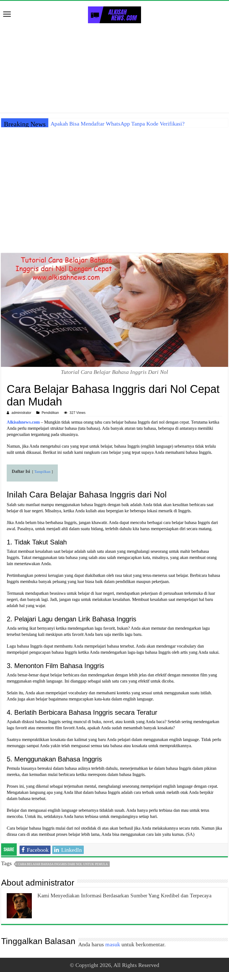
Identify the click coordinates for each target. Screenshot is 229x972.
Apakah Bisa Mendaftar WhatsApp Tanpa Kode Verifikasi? (118, 124)
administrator (21, 413)
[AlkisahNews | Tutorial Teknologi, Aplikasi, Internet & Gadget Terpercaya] (114, 13)
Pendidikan (50, 413)
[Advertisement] (114, 68)
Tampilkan (42, 472)
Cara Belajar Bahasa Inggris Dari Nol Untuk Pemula (63, 864)
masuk (112, 944)
